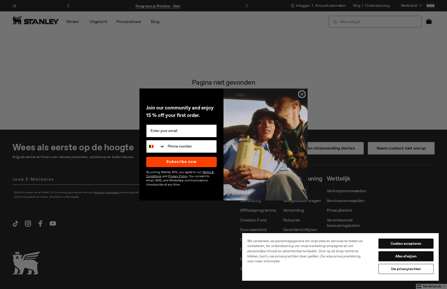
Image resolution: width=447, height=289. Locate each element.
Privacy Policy (177, 176)
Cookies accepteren (406, 244)
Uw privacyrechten (406, 269)
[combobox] (155, 146)
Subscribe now (181, 161)
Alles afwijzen (406, 256)
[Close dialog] (302, 94)
